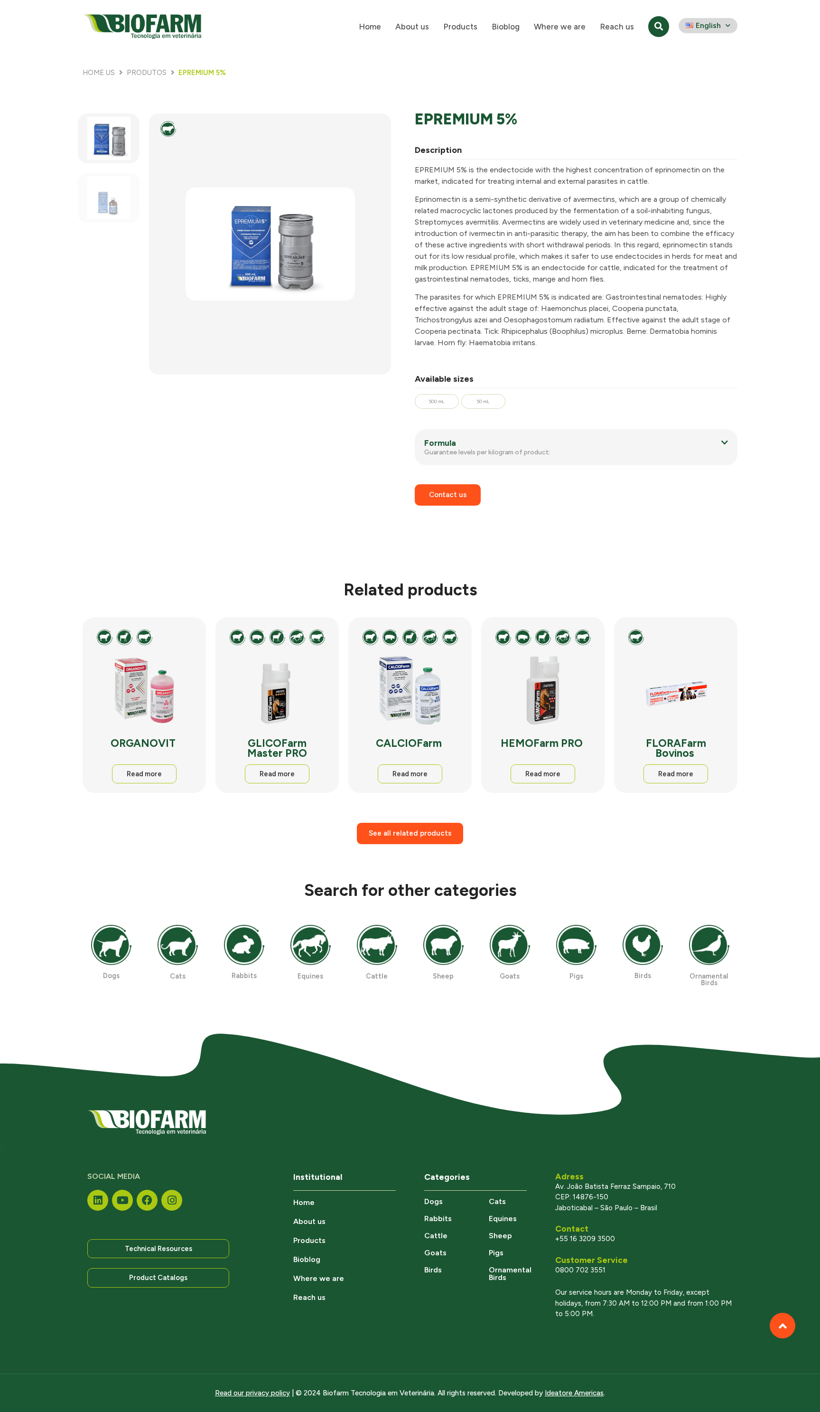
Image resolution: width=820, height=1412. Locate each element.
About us (412, 26)
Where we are (560, 26)
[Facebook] (147, 1200)
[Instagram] (171, 1200)
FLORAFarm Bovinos (676, 748)
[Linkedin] (97, 1200)
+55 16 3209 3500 (585, 1238)
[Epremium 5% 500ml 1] (270, 244)
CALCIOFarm (410, 743)
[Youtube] (122, 1200)
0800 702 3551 (580, 1270)
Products (460, 26)
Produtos (147, 72)
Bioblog (506, 26)
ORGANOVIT (144, 743)
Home (370, 26)
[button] (576, 447)
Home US (99, 72)
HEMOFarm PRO (543, 743)
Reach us (617, 26)
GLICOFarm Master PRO (277, 748)
